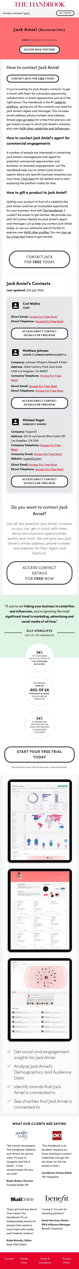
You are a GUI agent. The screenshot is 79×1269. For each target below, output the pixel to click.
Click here (28, 179)
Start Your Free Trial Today (39, 754)
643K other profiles (36, 232)
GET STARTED (65, 13)
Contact (9, 1258)
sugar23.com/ (32, 458)
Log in (27, 13)
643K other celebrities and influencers (44, 128)
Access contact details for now (40, 573)
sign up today (25, 120)
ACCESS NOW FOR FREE (39, 49)
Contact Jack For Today (32, 78)
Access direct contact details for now (39, 333)
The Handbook (52, 210)
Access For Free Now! (43, 316)
